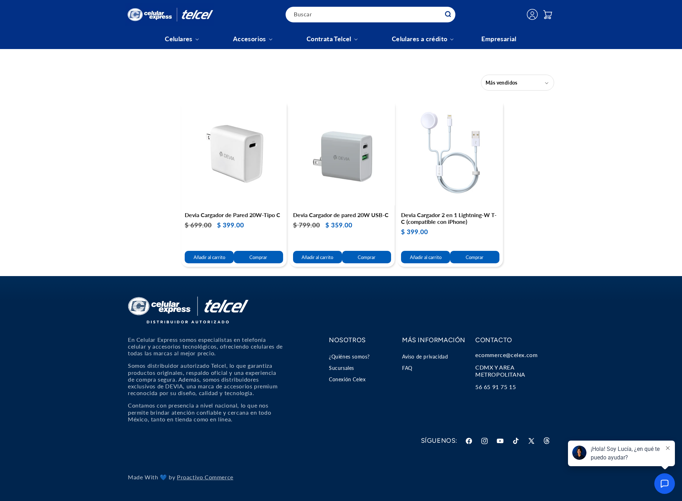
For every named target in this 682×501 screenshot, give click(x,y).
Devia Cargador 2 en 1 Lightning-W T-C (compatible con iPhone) (449, 218)
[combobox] (370, 14)
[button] (548, 14)
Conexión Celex (347, 379)
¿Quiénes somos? (349, 357)
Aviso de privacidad (425, 357)
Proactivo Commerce (205, 477)
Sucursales (341, 368)
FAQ (407, 368)
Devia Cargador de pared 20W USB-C (341, 214)
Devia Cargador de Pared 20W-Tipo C (232, 214)
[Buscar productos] (448, 14)
